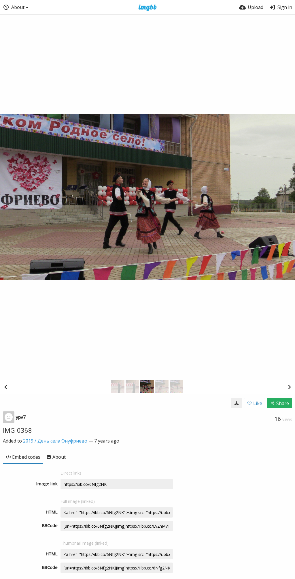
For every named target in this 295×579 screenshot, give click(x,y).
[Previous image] (6, 387)
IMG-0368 (17, 430)
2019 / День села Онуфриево (55, 441)
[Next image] (289, 387)
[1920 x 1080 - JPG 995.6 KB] (236, 403)
